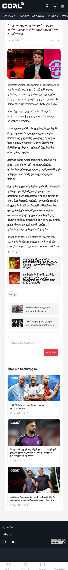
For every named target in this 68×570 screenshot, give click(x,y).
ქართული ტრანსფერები (31, 16)
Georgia (12, 294)
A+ (58, 40)
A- (52, 40)
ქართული (53, 16)
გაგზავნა (51, 352)
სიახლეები (9, 16)
